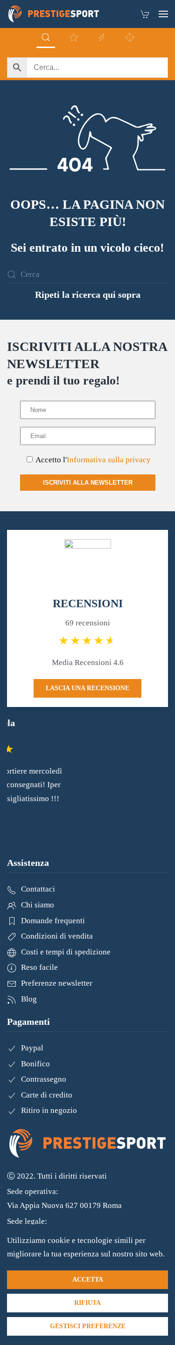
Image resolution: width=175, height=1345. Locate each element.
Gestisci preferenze (88, 1326)
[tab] (45, 38)
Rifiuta (87, 1302)
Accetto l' (92, 459)
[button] (163, 14)
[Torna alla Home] (53, 14)
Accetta (87, 1279)
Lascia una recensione (87, 688)
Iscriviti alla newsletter (88, 482)
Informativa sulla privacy (109, 459)
